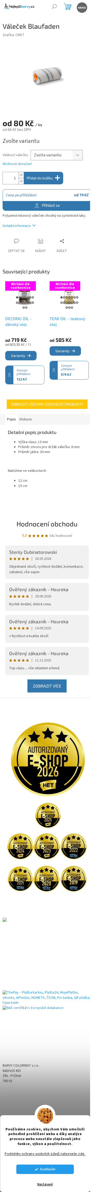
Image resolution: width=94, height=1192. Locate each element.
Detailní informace (17, 225)
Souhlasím (47, 1169)
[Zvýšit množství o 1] (21, 175)
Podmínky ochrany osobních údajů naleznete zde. (45, 1153)
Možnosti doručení (17, 164)
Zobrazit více (47, 685)
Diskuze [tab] (26, 419)
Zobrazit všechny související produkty (47, 404)
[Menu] (81, 7)
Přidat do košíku (40, 178)
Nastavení (45, 1184)
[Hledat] (54, 7)
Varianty (18, 355)
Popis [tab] (11, 419)
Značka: (14, 35)
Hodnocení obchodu (47, 524)
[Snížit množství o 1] (21, 181)
